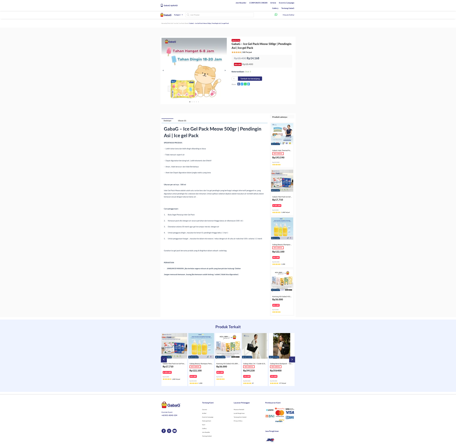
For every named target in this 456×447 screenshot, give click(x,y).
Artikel (204, 413)
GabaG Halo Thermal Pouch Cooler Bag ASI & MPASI (291, 150)
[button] (163, 70)
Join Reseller (241, 3)
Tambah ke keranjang (250, 78)
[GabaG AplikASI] (161, 5)
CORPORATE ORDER (258, 3)
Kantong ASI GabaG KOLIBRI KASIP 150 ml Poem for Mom (237, 364)
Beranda (164, 23)
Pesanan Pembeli (239, 409)
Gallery (275, 8)
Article (273, 3)
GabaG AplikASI (171, 5)
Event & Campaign (286, 3)
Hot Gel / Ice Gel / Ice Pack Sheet (178, 23)
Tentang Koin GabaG (240, 417)
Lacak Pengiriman (239, 413)
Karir (203, 425)
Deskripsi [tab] (167, 121)
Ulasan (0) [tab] (182, 121)
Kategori (177, 15)
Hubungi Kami (206, 421)
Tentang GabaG (287, 8)
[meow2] (194, 70)
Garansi (204, 409)
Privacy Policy (238, 421)
